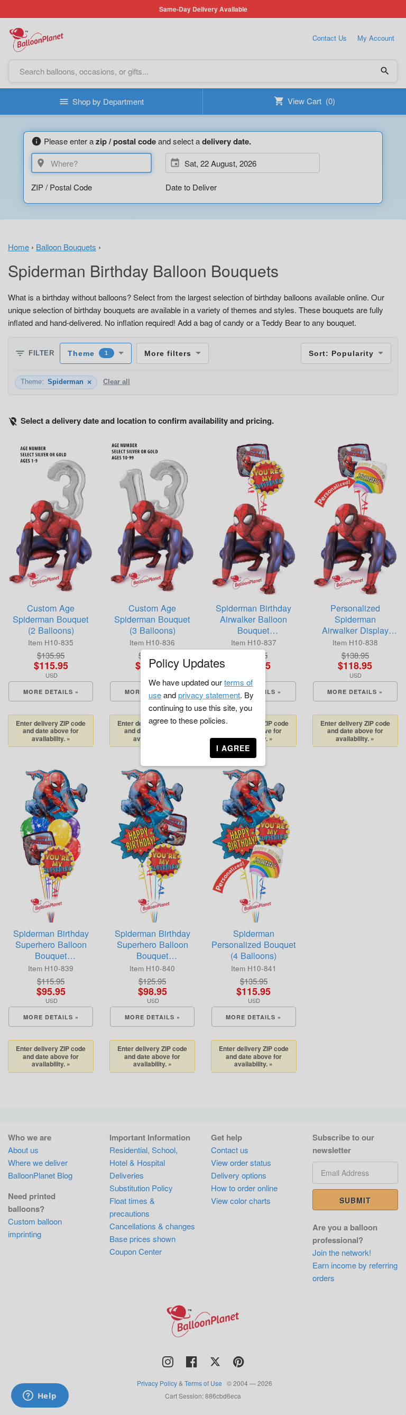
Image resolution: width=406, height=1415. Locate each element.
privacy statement (209, 694)
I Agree (233, 748)
